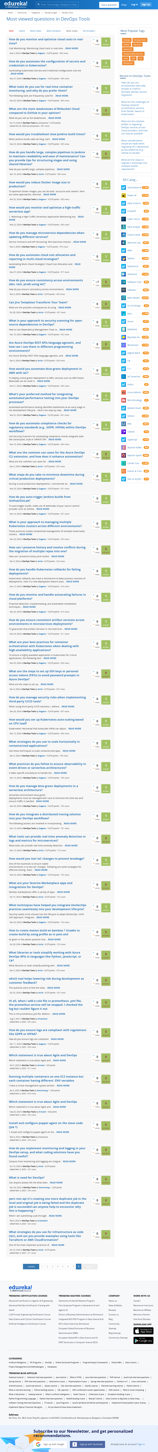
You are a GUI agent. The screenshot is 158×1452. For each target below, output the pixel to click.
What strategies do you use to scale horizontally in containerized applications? (44, 743)
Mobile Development (135, 408)
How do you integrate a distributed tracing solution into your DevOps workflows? (45, 816)
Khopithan (43, 1018)
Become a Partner (141, 1314)
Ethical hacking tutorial (44, 1390)
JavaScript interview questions (136, 1377)
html (126, 58)
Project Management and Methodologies (26, 1366)
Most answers (54, 30)
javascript (128, 49)
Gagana (41, 53)
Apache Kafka (134, 447)
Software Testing (135, 282)
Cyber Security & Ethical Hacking (134, 218)
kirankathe (42, 1220)
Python (131, 258)
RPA (129, 423)
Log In (134, 4)
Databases (52, 1366)
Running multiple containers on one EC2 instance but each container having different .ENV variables (46, 1078)
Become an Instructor (143, 1305)
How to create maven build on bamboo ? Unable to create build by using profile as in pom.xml (44, 932)
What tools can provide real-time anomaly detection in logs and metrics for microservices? (47, 838)
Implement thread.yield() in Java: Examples (129, 1402)
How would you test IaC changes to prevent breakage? (46, 858)
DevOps (48, 1362)
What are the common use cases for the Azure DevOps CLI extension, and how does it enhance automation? (47, 454)
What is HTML (76, 1377)
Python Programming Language (22, 1398)
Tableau (131, 289)
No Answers (89, 30)
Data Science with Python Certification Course (30, 1319)
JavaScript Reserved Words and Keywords (90, 1402)
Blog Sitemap (115, 1333)
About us (113, 1300)
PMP (129, 250)
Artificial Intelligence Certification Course (27, 1323)
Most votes (35, 30)
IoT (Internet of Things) (135, 376)
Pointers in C (122, 1381)
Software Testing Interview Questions (25, 1402)
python (126, 44)
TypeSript (132, 439)
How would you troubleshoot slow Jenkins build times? (47, 134)
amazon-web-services (133, 54)
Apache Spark (134, 455)
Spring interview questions (102, 1381)
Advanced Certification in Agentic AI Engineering (31, 1300)
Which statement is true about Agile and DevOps (43, 1055)
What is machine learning (20, 1390)
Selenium (132, 274)
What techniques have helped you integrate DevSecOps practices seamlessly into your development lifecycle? (47, 907)
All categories (131, 180)
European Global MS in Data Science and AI (78, 1337)
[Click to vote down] (93, 44)
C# (128, 360)
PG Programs (35, 1362)
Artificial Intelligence (17, 1362)
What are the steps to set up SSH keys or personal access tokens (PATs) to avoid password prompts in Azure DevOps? (44, 675)
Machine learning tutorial (112, 1385)
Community (114, 1323)
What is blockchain (17, 1394)
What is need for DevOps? (27, 1177)
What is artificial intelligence (58, 1394)
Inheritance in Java (57, 1381)
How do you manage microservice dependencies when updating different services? (46, 235)
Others (131, 415)
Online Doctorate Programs (67, 1362)
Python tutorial (133, 1385)
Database (132, 329)
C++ (129, 368)
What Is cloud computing (133, 1390)
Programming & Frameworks (95, 1362)
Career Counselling (134, 463)
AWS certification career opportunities (88, 1390)
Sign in (141, 1444)
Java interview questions (95, 1377)
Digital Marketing (135, 352)
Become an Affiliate (142, 1310)
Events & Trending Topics (135, 471)
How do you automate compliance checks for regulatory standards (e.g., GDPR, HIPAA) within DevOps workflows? (47, 427)
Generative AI (134, 187)
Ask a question (109, 4)
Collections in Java (96, 1394)
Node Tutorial (79, 1394)
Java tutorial (61, 1377)
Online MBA (116, 1362)
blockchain (128, 63)
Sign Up (146, 4)
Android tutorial (15, 1385)
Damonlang (42, 1090)
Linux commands (138, 1381)
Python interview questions (51, 1398)
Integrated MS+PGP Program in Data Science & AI (81, 1319)
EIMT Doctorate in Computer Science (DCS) (78, 1342)
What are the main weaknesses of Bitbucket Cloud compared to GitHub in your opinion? (44, 111)
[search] (38, 4)
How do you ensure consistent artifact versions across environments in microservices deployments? (46, 622)
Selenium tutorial (16, 1377)
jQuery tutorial (51, 1385)
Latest (22, 30)
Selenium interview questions (39, 1377)
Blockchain (133, 345)
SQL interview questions (71, 1385)
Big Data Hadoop (134, 337)
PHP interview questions (35, 1381)
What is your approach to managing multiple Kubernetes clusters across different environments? (45, 524)
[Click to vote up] (93, 39)
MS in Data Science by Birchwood (74, 1323)
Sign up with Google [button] (53, 1444)
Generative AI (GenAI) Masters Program (77, 1300)
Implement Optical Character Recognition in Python (26, 1407)
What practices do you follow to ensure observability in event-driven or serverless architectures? (47, 766)
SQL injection (63, 1390)
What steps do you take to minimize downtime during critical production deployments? (46, 476)
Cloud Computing (134, 234)
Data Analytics (134, 226)
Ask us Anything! (135, 478)
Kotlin (130, 384)
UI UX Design (134, 305)
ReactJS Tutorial (95, 1398)
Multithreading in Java (75, 1398)
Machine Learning (135, 242)
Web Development (134, 297)
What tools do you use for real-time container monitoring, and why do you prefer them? (41, 89)
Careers (136, 1300)
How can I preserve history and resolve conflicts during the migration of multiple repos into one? (47, 549)
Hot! (11, 30)
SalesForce (132, 266)
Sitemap (112, 1328)
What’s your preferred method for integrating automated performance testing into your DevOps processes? (44, 398)
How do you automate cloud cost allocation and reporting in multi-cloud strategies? (42, 257)
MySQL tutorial (91, 1385)
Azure (130, 321)
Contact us (113, 1314)
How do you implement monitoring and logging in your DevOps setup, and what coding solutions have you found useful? (47, 1152)
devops (127, 40)
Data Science (134, 203)
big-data (137, 44)
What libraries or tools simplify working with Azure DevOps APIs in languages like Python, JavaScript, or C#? (45, 956)
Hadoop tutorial (35, 1394)
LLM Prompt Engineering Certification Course (29, 1314)
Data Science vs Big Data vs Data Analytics (123, 1398)
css (140, 58)
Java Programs (62, 1402)
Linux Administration (135, 392)
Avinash (41, 1065)
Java (129, 313)
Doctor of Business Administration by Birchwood (81, 1314)
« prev (31, 1266)
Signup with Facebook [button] (90, 1444)
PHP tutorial (115, 1377)
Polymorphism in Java (78, 1381)
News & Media (115, 1305)
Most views (72, 30)
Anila (41, 174)
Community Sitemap (118, 1337)
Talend (131, 431)
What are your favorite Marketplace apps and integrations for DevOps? (40, 885)
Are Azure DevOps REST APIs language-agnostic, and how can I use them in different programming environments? (45, 346)
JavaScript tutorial (33, 1385)
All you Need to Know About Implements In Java (65, 1407)
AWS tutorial (114, 1390)
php (133, 58)
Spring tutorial (15, 1381)
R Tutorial (48, 1402)
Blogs (124, 4)
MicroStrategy (134, 400)
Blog (111, 1319)
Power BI (131, 195)
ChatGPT (131, 211)
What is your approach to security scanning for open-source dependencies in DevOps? (46, 322)
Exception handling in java (119, 1394)
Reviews (112, 1310)
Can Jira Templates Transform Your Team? (38, 302)
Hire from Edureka (141, 1319)
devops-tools (140, 40)
